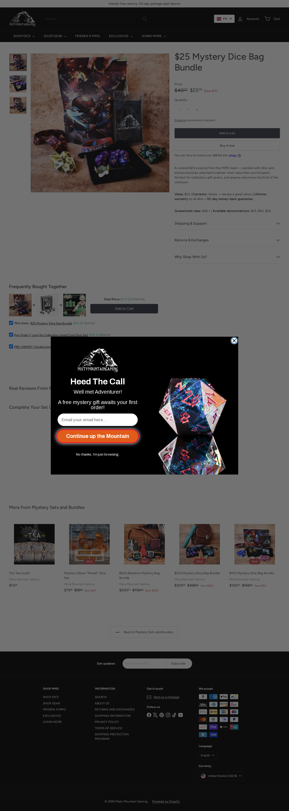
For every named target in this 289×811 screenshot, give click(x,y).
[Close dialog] (234, 341)
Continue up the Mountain (97, 436)
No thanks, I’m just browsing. (97, 454)
